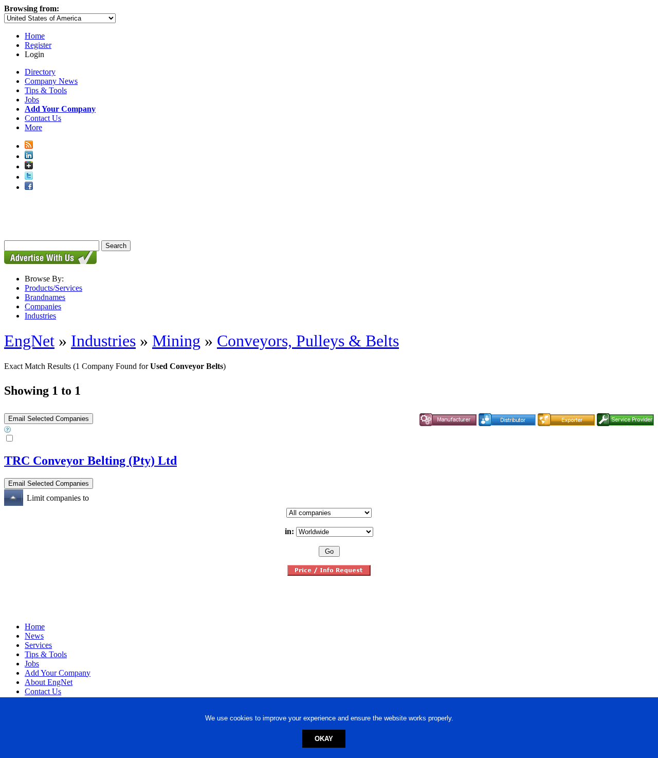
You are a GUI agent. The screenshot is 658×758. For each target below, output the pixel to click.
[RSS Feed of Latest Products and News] (29, 146)
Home (35, 35)
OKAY (324, 739)
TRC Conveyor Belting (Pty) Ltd (90, 460)
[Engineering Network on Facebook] (29, 187)
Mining (176, 340)
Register (38, 45)
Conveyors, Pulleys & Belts (308, 340)
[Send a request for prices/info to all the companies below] (329, 573)
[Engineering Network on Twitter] (29, 176)
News (34, 635)
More (33, 127)
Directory (40, 71)
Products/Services (53, 288)
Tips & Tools (46, 90)
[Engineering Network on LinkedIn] (29, 156)
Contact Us (43, 118)
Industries (40, 315)
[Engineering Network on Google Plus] (29, 166)
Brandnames (45, 297)
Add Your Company (57, 672)
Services (38, 645)
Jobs (32, 99)
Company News (51, 81)
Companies (43, 306)
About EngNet (48, 682)
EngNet (29, 340)
